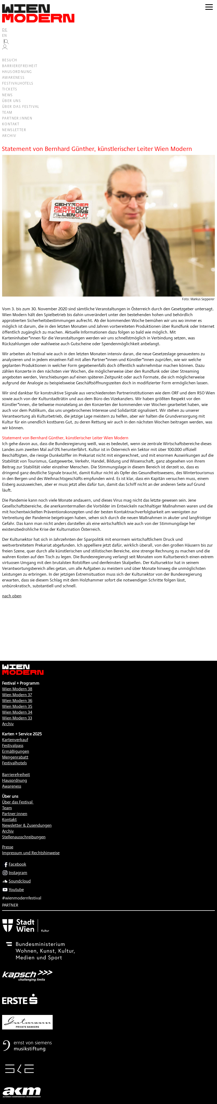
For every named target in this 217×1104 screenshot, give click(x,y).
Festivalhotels (18, 83)
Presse (7, 847)
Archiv (9, 135)
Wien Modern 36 (17, 700)
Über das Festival (20, 106)
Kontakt (11, 124)
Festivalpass (12, 745)
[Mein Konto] (4, 48)
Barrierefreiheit (19, 65)
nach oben (11, 596)
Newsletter (14, 129)
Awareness (13, 77)
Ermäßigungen (15, 751)
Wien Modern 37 (17, 695)
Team (7, 112)
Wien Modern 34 (17, 712)
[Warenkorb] (7, 54)
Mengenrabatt (15, 757)
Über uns (11, 100)
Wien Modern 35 (17, 706)
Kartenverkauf (15, 740)
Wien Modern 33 (17, 718)
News (7, 95)
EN (4, 35)
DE (4, 29)
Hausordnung (17, 71)
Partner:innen (17, 118)
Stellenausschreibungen (24, 837)
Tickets (9, 89)
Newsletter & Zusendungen (27, 825)
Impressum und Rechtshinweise (31, 853)
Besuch (9, 60)
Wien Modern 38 (17, 689)
